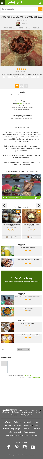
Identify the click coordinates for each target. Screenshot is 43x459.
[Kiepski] (17, 69)
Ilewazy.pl (27, 425)
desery (20, 349)
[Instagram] (25, 446)
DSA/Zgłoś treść (26, 415)
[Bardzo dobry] (24, 69)
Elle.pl (36, 425)
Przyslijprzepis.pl (29, 432)
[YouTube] (34, 446)
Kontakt (37, 412)
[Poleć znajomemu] (21, 86)
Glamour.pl (26, 429)
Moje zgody (23, 410)
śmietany (20, 103)
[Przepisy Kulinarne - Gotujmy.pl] (15, 2)
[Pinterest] (17, 446)
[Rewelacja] (26, 69)
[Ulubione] (18, 211)
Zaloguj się (28, 375)
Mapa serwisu (27, 412)
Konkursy (5, 412)
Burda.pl (25, 435)
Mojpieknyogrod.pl (12, 435)
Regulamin (15, 412)
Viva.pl (36, 422)
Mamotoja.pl (26, 422)
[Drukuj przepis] (26, 86)
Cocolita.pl (34, 435)
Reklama (14, 415)
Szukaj (40, 9)
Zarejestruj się (37, 377)
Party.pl (8, 425)
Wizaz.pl (8, 422)
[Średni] (19, 69)
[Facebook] (9, 446)
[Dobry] (21, 69)
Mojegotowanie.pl (14, 432)
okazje (27, 349)
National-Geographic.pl (11, 429)
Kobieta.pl (36, 429)
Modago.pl (17, 425)
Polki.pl (16, 422)
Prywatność (34, 410)
